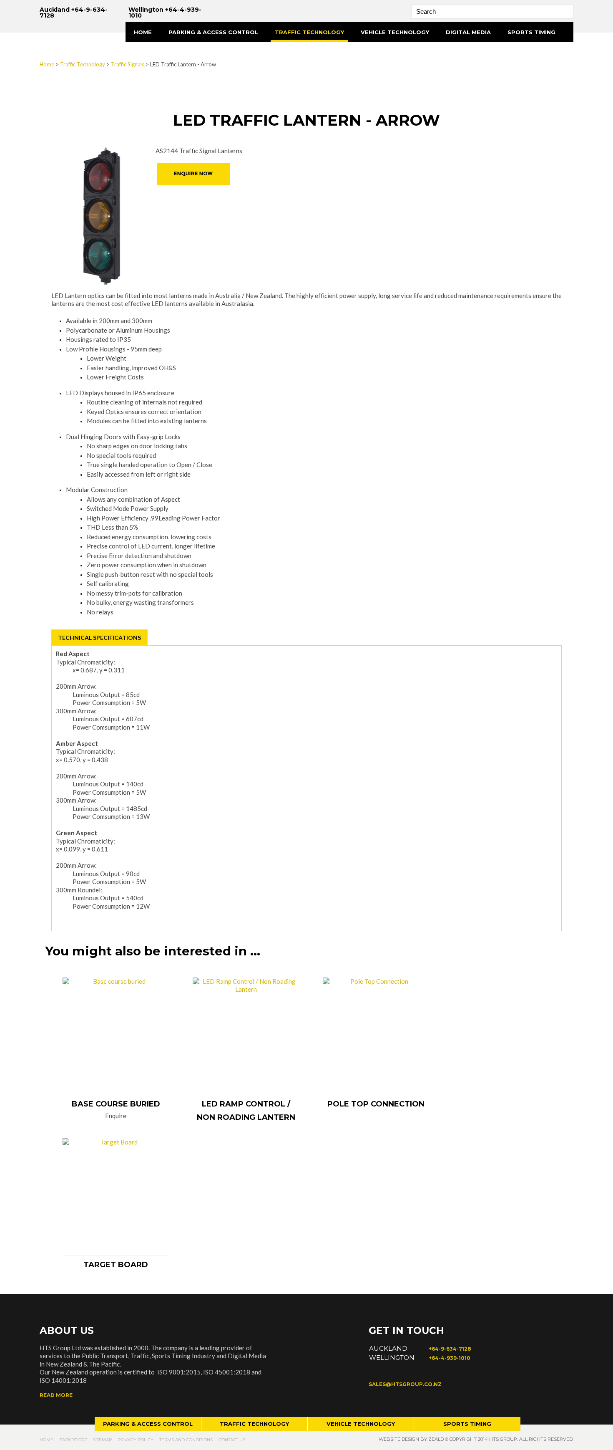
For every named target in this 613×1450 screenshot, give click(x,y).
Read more (56, 1395)
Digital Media (468, 32)
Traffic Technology (309, 32)
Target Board (115, 1264)
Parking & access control (148, 1423)
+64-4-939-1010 (449, 1358)
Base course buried (116, 1104)
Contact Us (232, 1439)
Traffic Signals (127, 64)
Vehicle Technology (395, 32)
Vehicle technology (361, 1423)
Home (143, 32)
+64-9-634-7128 (450, 1349)
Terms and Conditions (186, 1439)
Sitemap (102, 1439)
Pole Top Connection (376, 1104)
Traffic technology (254, 1423)
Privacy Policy (135, 1439)
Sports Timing (531, 32)
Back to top (73, 1439)
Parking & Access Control (213, 32)
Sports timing (467, 1423)
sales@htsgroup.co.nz (405, 1384)
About (145, 52)
